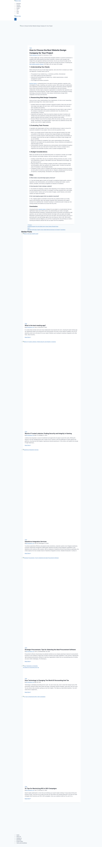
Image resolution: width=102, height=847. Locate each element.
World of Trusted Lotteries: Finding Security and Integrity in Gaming (48, 433)
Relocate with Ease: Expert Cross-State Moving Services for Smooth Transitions (46, 229)
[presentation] (52, 277)
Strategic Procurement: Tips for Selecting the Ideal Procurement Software (50, 649)
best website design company (36, 64)
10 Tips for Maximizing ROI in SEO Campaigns (41, 788)
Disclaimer (18, 839)
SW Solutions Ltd (35, 55)
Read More (28, 337)
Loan (17, 11)
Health (18, 8)
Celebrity (18, 6)
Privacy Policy (19, 841)
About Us (18, 836)
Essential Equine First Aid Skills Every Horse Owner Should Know (43, 225)
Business (18, 3)
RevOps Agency (33, 83)
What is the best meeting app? (35, 325)
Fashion (18, 5)
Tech (17, 13)
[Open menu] (15, 19)
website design (42, 209)
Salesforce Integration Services (36, 541)
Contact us (19, 838)
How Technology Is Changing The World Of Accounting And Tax (47, 680)
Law (17, 9)
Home (17, 834)
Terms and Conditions (21, 842)
